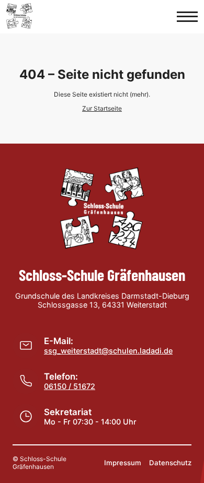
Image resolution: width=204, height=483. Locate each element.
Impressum (122, 462)
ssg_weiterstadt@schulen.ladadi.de (108, 350)
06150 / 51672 (69, 386)
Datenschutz (170, 462)
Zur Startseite (102, 108)
